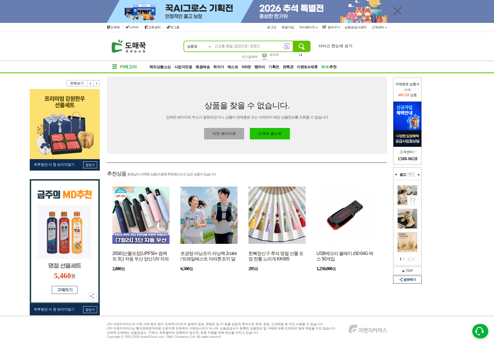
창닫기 (90, 165)
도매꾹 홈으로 (270, 133)
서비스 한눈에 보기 (335, 46)
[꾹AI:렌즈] (286, 46)
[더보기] (411, 174)
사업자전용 (183, 67)
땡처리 (259, 67)
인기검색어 (250, 56)
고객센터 (378, 27)
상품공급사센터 (355, 27)
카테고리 (128, 66)
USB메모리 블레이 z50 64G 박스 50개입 (344, 256)
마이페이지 (307, 27)
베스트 (233, 67)
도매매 (115, 27)
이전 (90, 83)
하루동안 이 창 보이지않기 (54, 165)
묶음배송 (203, 67)
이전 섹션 (396, 174)
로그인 (272, 27)
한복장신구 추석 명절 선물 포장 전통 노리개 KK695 (275, 256)
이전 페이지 (409, 259)
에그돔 (175, 27)
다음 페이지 (413, 259)
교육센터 (154, 27)
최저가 (218, 67)
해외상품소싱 (160, 67)
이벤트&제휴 (307, 67)
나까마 (134, 27)
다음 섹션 (419, 174)
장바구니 (333, 27)
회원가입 (288, 27)
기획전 (273, 67)
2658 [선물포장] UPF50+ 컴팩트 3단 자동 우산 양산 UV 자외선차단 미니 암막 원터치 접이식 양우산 (140, 256)
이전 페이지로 (224, 133)
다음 (96, 83)
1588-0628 (407, 158)
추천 (328, 67)
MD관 (246, 67)
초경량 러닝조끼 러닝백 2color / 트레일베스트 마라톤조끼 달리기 (208, 256)
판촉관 (288, 67)
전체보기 (77, 83)
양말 (273, 56)
